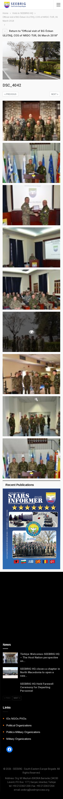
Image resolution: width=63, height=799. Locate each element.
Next (54, 94)
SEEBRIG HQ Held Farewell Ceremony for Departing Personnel (36, 687)
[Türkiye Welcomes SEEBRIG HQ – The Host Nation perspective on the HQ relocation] (10, 657)
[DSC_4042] (31, 121)
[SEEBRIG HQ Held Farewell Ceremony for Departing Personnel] (10, 687)
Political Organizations (19, 725)
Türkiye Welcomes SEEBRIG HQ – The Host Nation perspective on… (39, 657)
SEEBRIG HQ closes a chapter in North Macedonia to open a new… (40, 672)
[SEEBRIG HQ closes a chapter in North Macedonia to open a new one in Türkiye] (10, 672)
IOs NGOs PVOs (16, 718)
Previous (11, 94)
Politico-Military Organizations (23, 732)
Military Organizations (18, 738)
